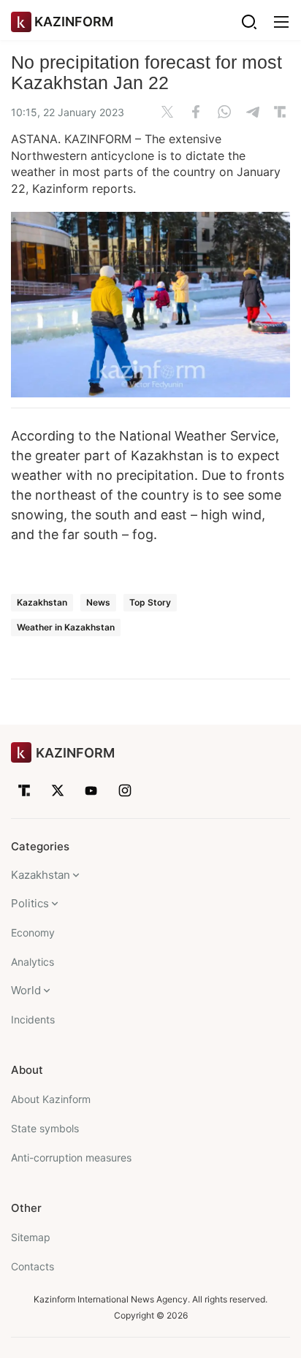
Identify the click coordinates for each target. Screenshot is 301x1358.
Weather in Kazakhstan (66, 627)
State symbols (45, 1128)
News (98, 602)
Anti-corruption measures (71, 1157)
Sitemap (30, 1237)
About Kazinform (51, 1099)
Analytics (32, 961)
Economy (33, 932)
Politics (30, 903)
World (26, 990)
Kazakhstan (42, 602)
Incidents (33, 1019)
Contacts (32, 1266)
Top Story (150, 602)
